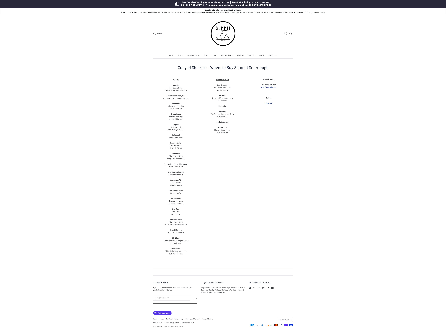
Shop (179, 55)
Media (261, 55)
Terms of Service (207, 319)
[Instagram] (259, 288)
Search (155, 319)
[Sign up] (195, 298)
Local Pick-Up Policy (172, 323)
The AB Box (268, 103)
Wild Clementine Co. (269, 87)
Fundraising (178, 319)
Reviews (240, 55)
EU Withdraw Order (187, 323)
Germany (284, 320)
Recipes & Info (225, 55)
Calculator (192, 55)
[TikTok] (268, 288)
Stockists (169, 319)
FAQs (214, 55)
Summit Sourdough (164, 326)
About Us (251, 55)
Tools (205, 55)
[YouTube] (272, 288)
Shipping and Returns (192, 319)
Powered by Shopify (177, 326)
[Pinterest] (263, 288)
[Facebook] (253, 288)
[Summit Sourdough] (223, 33)
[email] (250, 288)
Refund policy (158, 323)
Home (171, 55)
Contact (271, 55)
